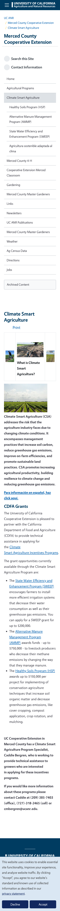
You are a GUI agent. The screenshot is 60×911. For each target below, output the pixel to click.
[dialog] (30, 883)
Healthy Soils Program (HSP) (27, 107)
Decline (15, 904)
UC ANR (9, 18)
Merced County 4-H (19, 161)
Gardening (13, 185)
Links (10, 204)
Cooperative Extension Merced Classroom (26, 172)
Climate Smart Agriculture (23, 98)
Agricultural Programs (20, 88)
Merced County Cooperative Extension (31, 22)
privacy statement (13, 894)
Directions (13, 260)
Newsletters (14, 213)
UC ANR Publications (20, 222)
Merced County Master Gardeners (28, 194)
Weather (12, 241)
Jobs (9, 270)
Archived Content (18, 284)
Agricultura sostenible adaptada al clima (30, 148)
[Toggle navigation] (7, 4)
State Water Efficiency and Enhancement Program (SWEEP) (29, 133)
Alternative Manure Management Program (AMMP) (30, 119)
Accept (43, 904)
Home (10, 79)
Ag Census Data (17, 251)
